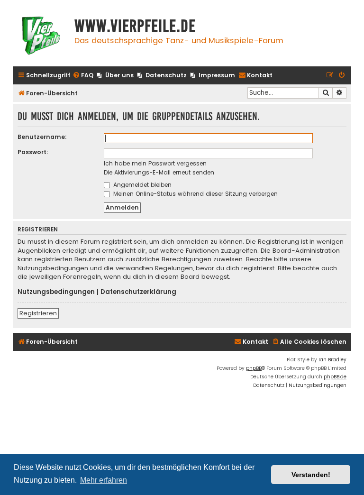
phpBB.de (335, 376)
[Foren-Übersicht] (41, 36)
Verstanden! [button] (310, 474)
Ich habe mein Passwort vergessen (155, 163)
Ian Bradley (332, 359)
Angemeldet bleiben (141, 185)
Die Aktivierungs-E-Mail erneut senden (159, 172)
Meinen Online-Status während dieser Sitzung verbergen (194, 194)
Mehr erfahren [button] (103, 480)
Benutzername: (42, 137)
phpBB (254, 368)
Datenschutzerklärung (138, 292)
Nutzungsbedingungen (56, 292)
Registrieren (38, 313)
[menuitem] (83, 75)
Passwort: (33, 152)
